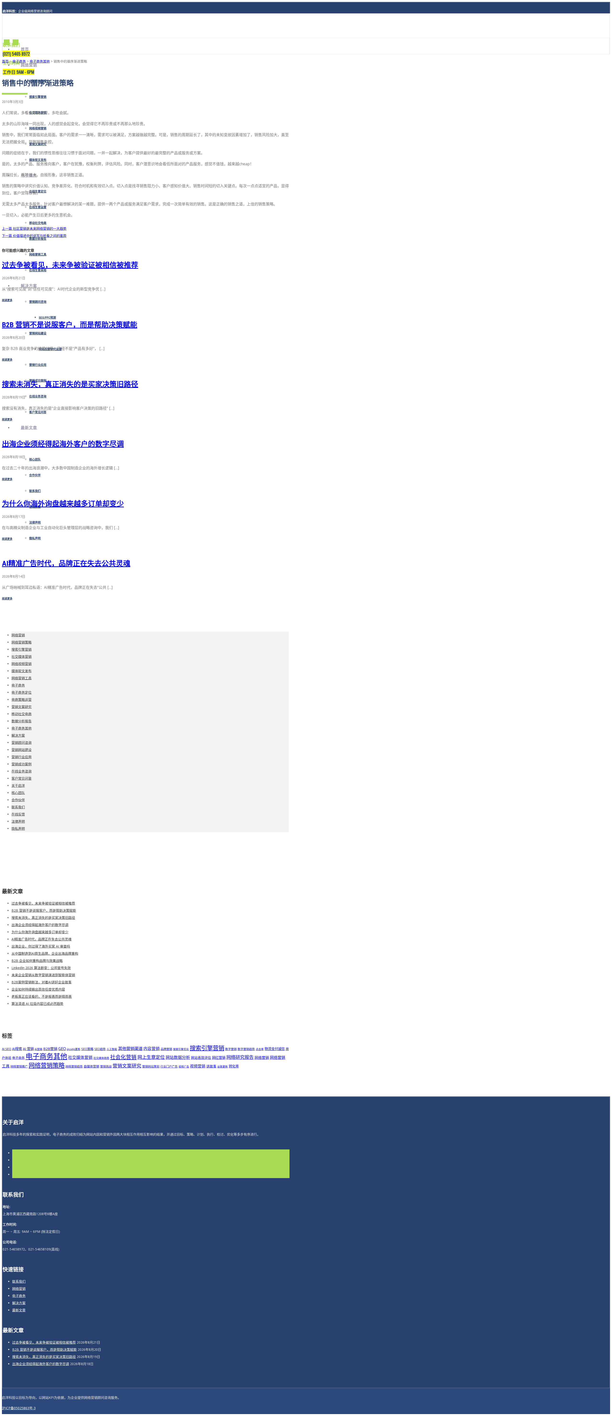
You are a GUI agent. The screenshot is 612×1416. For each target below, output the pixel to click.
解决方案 (18, 735)
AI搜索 (17, 1048)
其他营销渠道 (130, 1048)
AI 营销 (28, 1048)
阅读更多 (7, 300)
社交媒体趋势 (101, 1058)
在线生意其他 (37, 270)
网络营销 (29, 65)
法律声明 (35, 522)
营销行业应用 (37, 365)
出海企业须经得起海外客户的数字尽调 (63, 444)
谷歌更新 (222, 1066)
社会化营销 (123, 1056)
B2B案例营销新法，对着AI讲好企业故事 (41, 982)
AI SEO (6, 1049)
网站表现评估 (201, 1057)
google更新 (73, 1049)
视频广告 (184, 1066)
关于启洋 (18, 785)
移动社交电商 (37, 223)
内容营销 (151, 1048)
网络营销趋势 (74, 1066)
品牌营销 (166, 1049)
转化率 (234, 1066)
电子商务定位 (21, 692)
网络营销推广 (19, 1066)
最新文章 (29, 427)
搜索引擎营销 (37, 97)
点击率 (260, 1049)
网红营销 (218, 1057)
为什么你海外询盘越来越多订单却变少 (63, 503)
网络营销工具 (37, 254)
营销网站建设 (37, 333)
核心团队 (35, 459)
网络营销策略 (21, 642)
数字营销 (231, 1049)
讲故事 (211, 1066)
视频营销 (197, 1066)
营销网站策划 (150, 1066)
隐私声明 (35, 538)
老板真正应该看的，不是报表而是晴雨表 (41, 996)
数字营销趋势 (246, 1049)
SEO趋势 (100, 1049)
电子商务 (19, 61)
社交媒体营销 (21, 656)
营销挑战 (106, 1066)
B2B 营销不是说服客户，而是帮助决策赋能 (69, 325)
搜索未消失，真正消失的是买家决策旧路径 (70, 384)
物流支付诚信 (275, 1048)
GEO (62, 1048)
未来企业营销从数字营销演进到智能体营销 (43, 975)
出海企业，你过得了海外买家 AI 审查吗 (40, 946)
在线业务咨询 (37, 396)
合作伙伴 (35, 475)
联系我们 (35, 491)
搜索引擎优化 (181, 1049)
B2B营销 (50, 1048)
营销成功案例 (21, 764)
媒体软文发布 (37, 160)
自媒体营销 (91, 1066)
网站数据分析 (178, 1057)
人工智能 (112, 1049)
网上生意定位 (151, 1057)
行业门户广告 (169, 1066)
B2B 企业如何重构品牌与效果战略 (37, 960)
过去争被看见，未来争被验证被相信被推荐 (70, 265)
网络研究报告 (240, 1057)
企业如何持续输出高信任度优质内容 (38, 989)
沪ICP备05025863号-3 (19, 1408)
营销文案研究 (21, 706)
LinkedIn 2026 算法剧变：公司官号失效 (41, 967)
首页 (25, 49)
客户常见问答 (37, 412)
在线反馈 (18, 814)
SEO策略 (87, 1049)
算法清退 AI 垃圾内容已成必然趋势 (37, 1003)
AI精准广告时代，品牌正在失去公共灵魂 (66, 563)
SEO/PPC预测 (47, 317)
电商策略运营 (21, 699)
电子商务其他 (40, 61)
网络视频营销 (37, 128)
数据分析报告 (21, 721)
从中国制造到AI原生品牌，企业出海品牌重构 (44, 953)
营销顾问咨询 (37, 302)
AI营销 (38, 1049)
